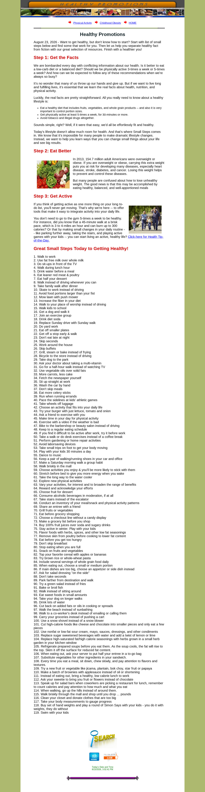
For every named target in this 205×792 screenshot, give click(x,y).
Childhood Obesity (110, 23)
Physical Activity (82, 23)
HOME (132, 23)
